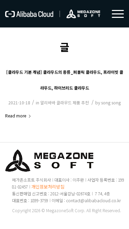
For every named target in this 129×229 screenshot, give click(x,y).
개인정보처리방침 (47, 186)
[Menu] (114, 13)
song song (111, 102)
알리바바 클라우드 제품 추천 (64, 102)
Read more (15, 115)
